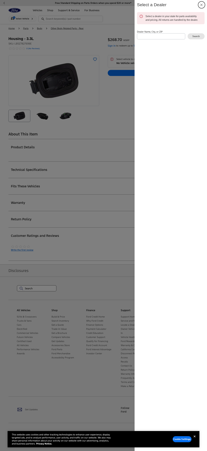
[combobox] (161, 36)
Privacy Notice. (44, 443)
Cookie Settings (182, 439)
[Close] (194, 439)
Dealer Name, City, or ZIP (150, 31)
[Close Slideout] (202, 5)
